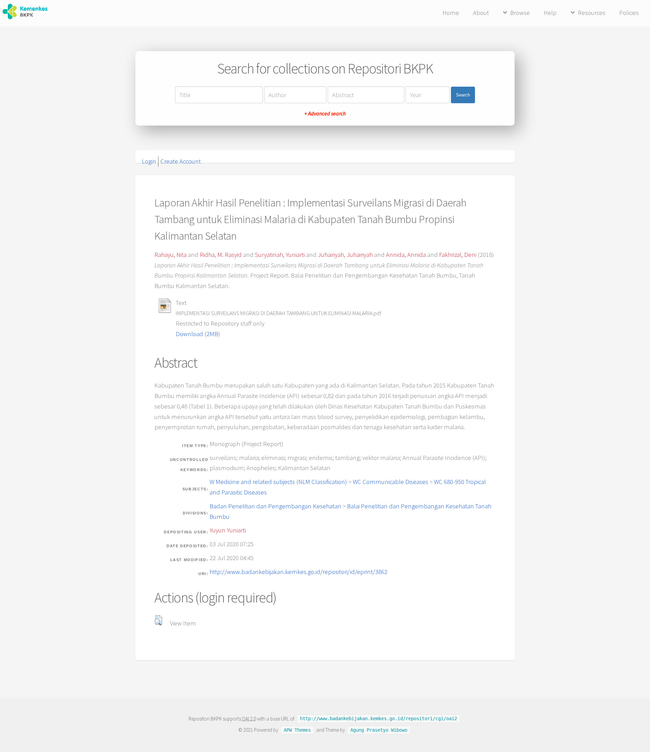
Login (149, 161)
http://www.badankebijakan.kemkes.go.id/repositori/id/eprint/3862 (298, 572)
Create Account (180, 161)
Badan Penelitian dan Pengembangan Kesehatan (275, 506)
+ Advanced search (325, 113)
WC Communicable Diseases (390, 482)
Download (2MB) (198, 334)
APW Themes (297, 730)
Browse (520, 13)
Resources (591, 13)
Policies (629, 13)
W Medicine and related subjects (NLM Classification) (278, 482)
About (481, 13)
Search (463, 94)
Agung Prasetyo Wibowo (378, 730)
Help (550, 13)
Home (450, 13)
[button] (158, 620)
